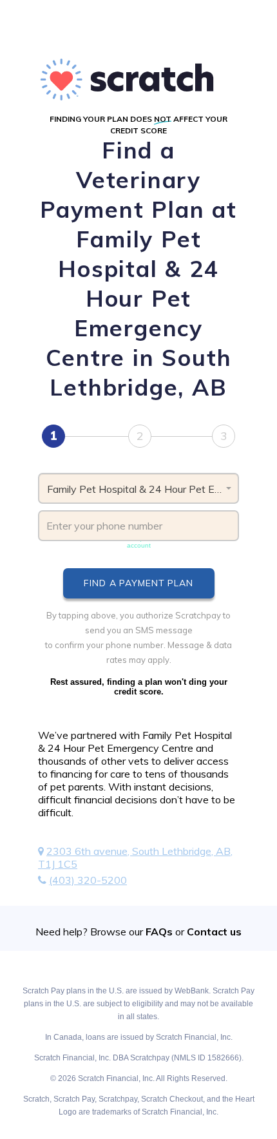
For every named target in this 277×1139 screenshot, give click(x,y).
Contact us (214, 931)
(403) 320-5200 (88, 880)
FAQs (159, 931)
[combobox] (138, 488)
